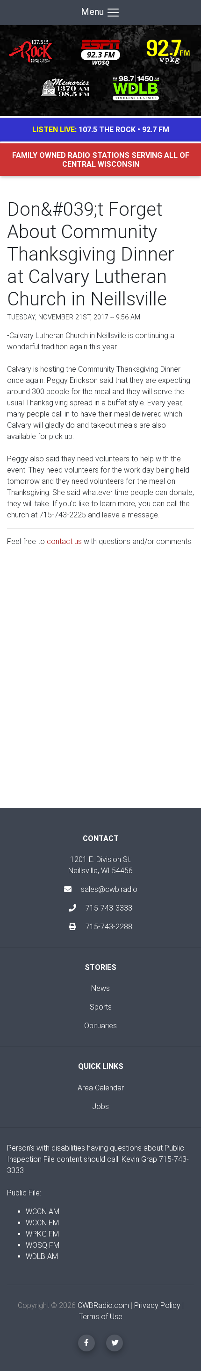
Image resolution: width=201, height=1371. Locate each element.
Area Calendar (101, 1087)
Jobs (100, 1106)
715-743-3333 (108, 908)
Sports (101, 1007)
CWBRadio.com (103, 1305)
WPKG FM (42, 1234)
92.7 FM (155, 129)
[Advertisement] (100, 685)
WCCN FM (42, 1222)
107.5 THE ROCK (107, 129)
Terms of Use (100, 1316)
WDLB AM (42, 1256)
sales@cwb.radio (109, 889)
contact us (64, 541)
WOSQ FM (42, 1245)
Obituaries (100, 1025)
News (100, 988)
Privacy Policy (157, 1305)
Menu (93, 11)
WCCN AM (42, 1211)
